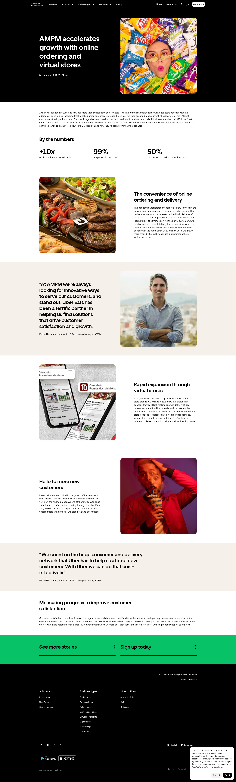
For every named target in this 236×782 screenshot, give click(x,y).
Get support (171, 4)
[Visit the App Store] (67, 758)
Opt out (216, 775)
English (174, 745)
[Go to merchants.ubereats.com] (37, 4)
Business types (84, 4)
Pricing (119, 4)
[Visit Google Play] (48, 758)
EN (160, 4)
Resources (103, 4)
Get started (198, 4)
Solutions (66, 4)
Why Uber (53, 4)
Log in (186, 4)
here (220, 767)
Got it (227, 775)
